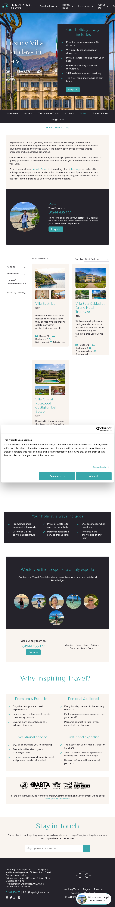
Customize (55, 476)
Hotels (28, 113)
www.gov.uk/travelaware (57, 798)
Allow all (93, 476)
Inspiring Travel (71, 889)
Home (49, 127)
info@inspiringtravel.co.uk (36, 892)
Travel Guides (100, 113)
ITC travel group (40, 869)
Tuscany (75, 169)
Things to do (58, 119)
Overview (12, 113)
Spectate (75, 893)
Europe (58, 127)
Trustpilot (11, 79)
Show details (99, 467)
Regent (86, 889)
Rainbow (98, 889)
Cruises (69, 113)
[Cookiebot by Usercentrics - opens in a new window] (98, 429)
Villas (83, 113)
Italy (67, 127)
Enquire (72, 89)
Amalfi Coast (40, 169)
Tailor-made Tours (48, 113)
